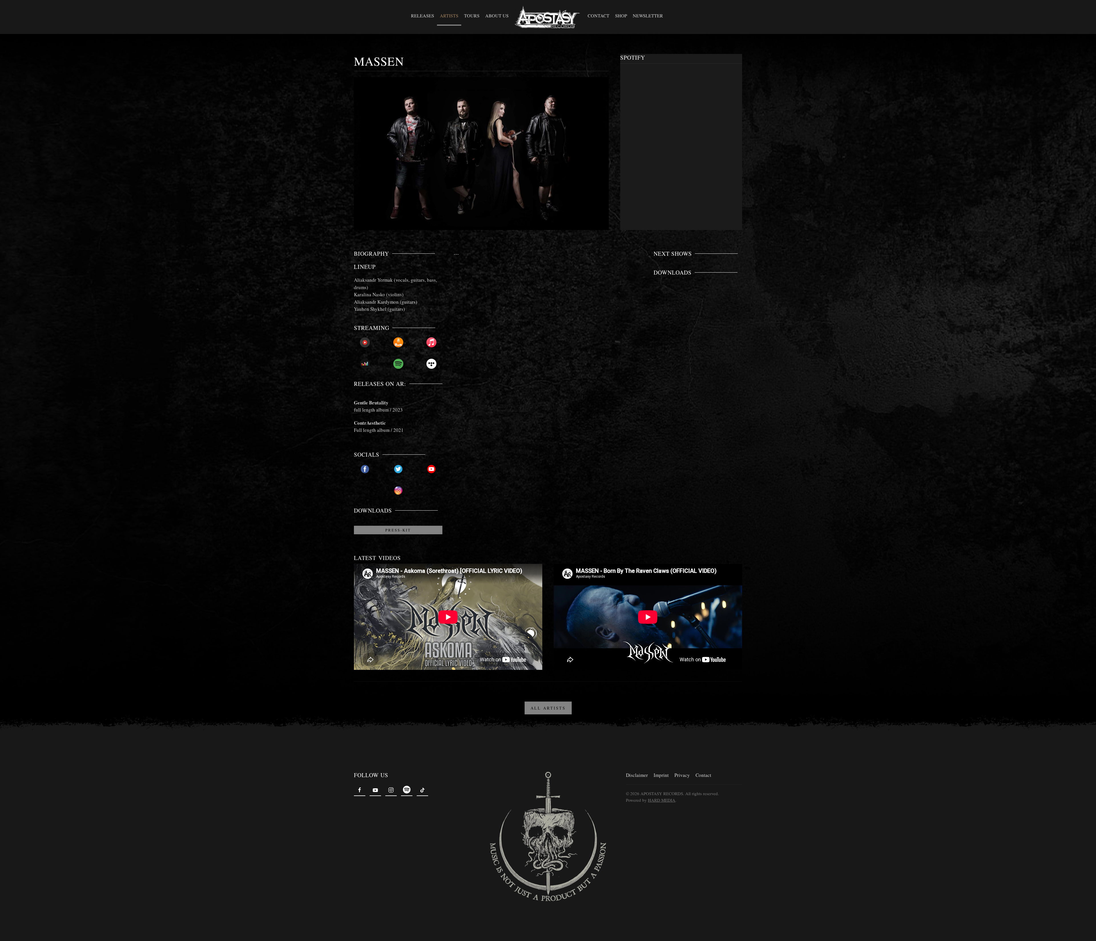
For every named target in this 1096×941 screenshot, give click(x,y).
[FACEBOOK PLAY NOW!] (365, 469)
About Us (497, 16)
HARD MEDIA (661, 800)
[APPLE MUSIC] (431, 342)
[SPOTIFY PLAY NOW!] (398, 364)
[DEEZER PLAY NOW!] (365, 364)
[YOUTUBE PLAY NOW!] (431, 469)
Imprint (661, 775)
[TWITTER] (398, 469)
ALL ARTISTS (548, 708)
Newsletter (648, 16)
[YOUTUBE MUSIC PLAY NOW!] (365, 342)
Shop (621, 16)
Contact (598, 16)
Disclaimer (637, 775)
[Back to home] (548, 17)
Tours (472, 16)
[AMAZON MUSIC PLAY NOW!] (398, 342)
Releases (422, 16)
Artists (449, 16)
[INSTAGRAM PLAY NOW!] (398, 490)
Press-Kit (398, 530)
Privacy (682, 775)
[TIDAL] (431, 364)
